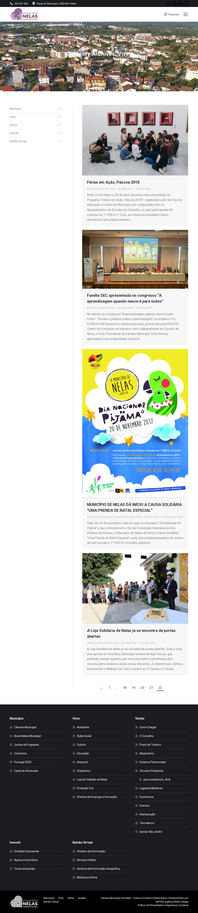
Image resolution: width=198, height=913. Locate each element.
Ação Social (84, 736)
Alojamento (147, 753)
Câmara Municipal (125, 516)
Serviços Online (86, 860)
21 (151, 688)
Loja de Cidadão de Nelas (92, 779)
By (125, 188)
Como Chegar (148, 727)
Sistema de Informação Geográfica (98, 868)
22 (160, 688)
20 (142, 688)
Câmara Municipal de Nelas (116, 898)
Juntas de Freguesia (26, 744)
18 (124, 688)
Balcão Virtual (18, 141)
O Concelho (147, 736)
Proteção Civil (85, 788)
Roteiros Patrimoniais (153, 762)
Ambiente (83, 727)
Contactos (20, 753)
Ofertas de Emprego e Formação (97, 796)
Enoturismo (147, 796)
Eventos (144, 805)
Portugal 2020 (22, 762)
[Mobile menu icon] (185, 14)
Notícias (104, 188)
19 (133, 688)
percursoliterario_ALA (156, 779)
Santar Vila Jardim (151, 831)
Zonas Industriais (24, 868)
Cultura (81, 744)
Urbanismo (83, 770)
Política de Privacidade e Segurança (157, 905)
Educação (92, 188)
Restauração (147, 814)
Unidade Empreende (26, 851)
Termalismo (147, 823)
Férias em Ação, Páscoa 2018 (113, 182)
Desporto (82, 762)
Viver (112, 188)
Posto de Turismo (150, 744)
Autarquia (108, 516)
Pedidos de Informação (91, 851)
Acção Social (94, 516)
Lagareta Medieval (151, 788)
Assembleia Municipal (27, 736)
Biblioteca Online (87, 877)
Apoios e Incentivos (26, 860)
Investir (14, 133)
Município (15, 108)
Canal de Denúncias (26, 770)
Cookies (183, 905)
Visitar (13, 125)
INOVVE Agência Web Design (172, 901)
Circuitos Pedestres (151, 770)
